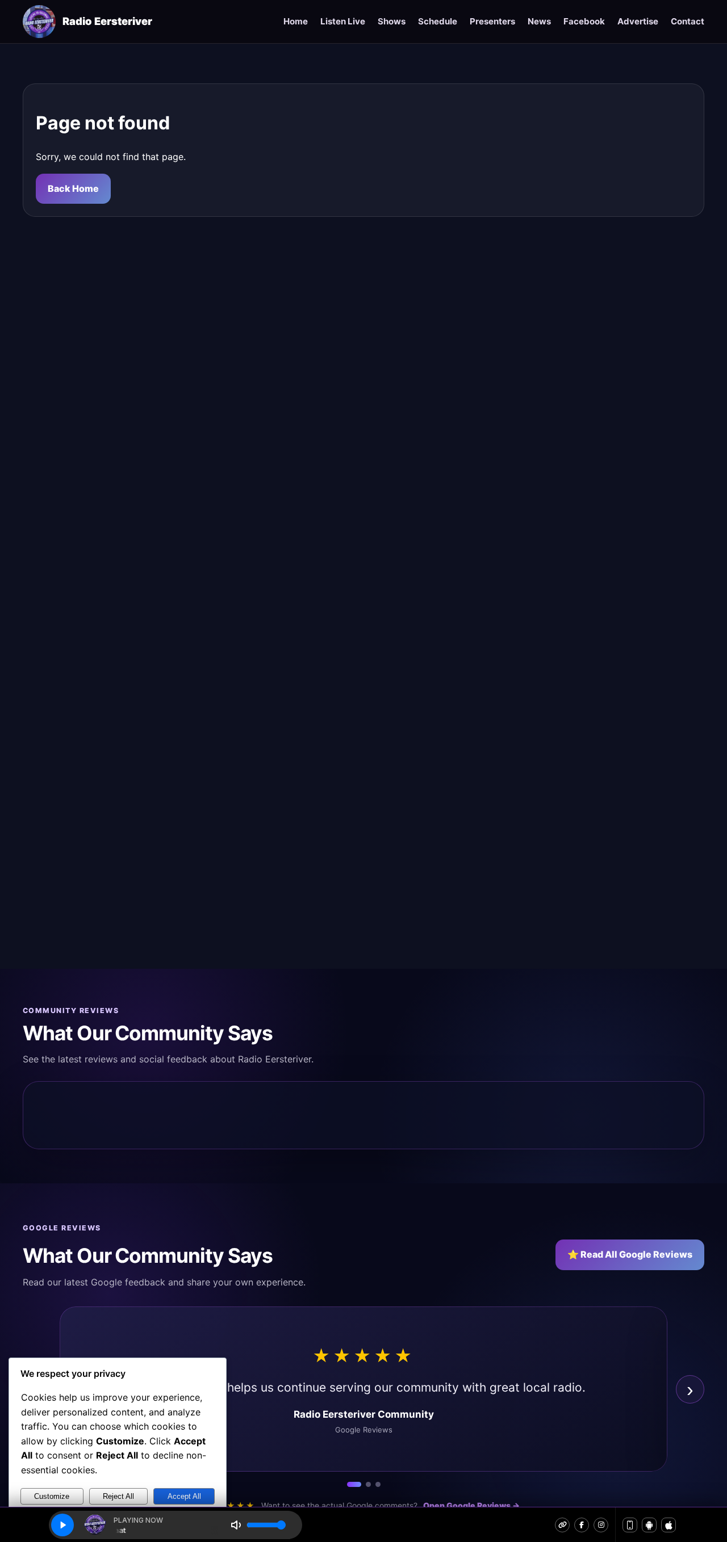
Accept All (184, 1496)
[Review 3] (378, 1484)
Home (295, 21)
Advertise (637, 21)
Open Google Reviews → (471, 1505)
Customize (51, 1496)
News (539, 21)
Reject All (118, 1496)
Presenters (492, 21)
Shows (392, 21)
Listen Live (342, 21)
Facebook (584, 21)
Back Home (73, 188)
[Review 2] (368, 1484)
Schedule (437, 21)
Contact (687, 21)
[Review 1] (354, 1484)
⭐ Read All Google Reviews (629, 1254)
